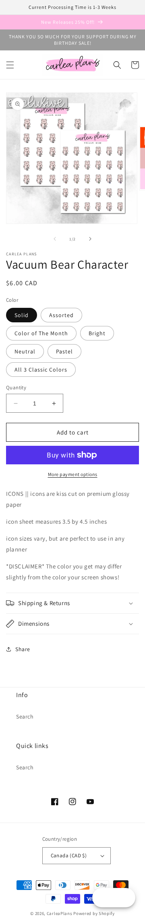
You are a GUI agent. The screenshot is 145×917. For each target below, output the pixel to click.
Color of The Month (41, 333)
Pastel (64, 351)
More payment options (72, 474)
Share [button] (22, 649)
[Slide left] (55, 239)
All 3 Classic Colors (40, 369)
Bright (97, 333)
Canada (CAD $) (69, 855)
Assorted (61, 315)
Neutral (24, 351)
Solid (21, 315)
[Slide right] (90, 239)
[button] (10, 65)
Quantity (16, 387)
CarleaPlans (59, 913)
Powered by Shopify (94, 913)
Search (25, 716)
